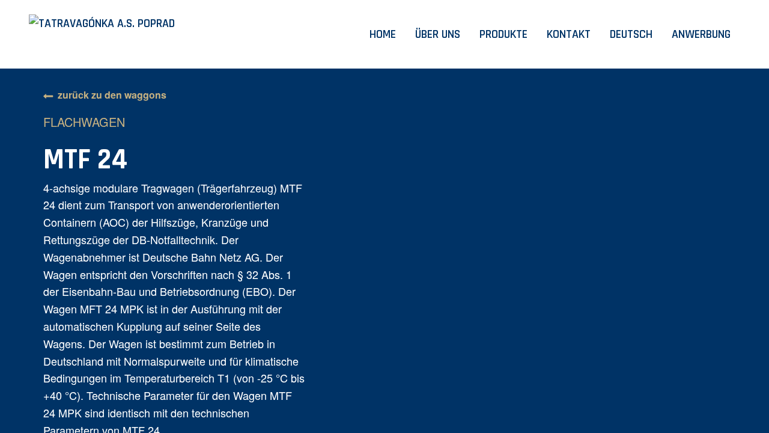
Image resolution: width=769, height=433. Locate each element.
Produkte (503, 34)
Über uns (437, 34)
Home (382, 34)
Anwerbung (701, 34)
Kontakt (569, 34)
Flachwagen (84, 122)
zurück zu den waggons (112, 95)
